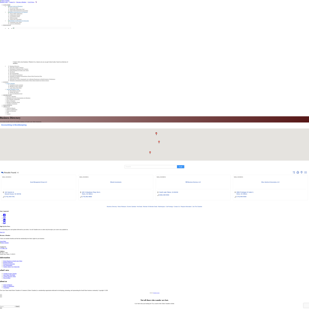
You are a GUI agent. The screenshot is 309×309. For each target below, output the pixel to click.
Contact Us (12, 2)
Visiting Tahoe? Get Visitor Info (11, 266)
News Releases (122, 206)
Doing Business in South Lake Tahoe (12, 261)
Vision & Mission (7, 284)
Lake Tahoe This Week (9, 275)
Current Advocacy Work (9, 276)
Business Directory (112, 206)
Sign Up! (2, 232)
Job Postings (169, 206)
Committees (6, 287)
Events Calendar (131, 206)
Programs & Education (9, 264)
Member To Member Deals (150, 206)
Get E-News (31, 2)
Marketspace (161, 206)
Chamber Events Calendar (10, 273)
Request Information (186, 206)
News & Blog (6, 278)
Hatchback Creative (156, 292)
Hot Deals (139, 206)
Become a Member (21, 2)
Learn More (3, 241)
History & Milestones (8, 286)
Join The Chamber (197, 206)
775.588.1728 (3, 248)
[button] (159, 142)
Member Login (4, 2)
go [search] (181, 167)
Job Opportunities (7, 265)
